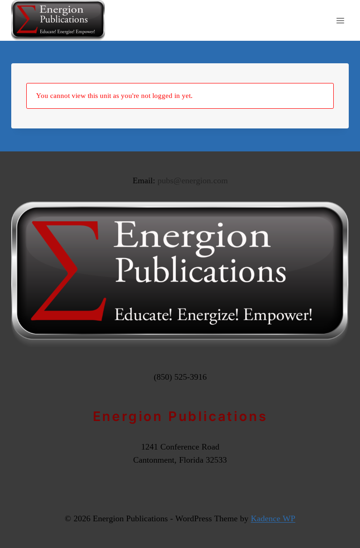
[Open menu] (340, 20)
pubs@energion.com (193, 180)
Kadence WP (273, 518)
